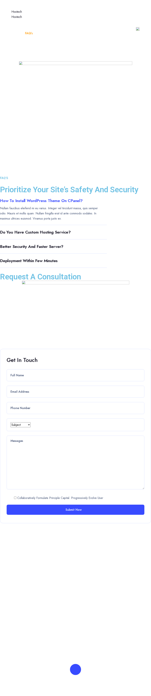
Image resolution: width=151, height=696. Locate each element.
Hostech (16, 12)
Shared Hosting (124, 561)
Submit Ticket (23, 643)
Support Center (24, 635)
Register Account (26, 627)
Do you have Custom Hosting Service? (35, 232)
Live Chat (21, 651)
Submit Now (74, 510)
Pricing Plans (89, 577)
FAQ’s (85, 585)
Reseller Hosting (125, 569)
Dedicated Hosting (126, 585)
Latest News (89, 561)
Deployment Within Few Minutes (29, 261)
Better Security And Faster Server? (31, 246)
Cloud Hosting (123, 577)
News (106, 8)
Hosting (70, 8)
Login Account (24, 620)
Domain (89, 8)
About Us (87, 569)
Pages (52, 8)
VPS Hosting (123, 593)
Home (36, 8)
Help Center (40, 20)
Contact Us (88, 593)
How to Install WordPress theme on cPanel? (41, 201)
